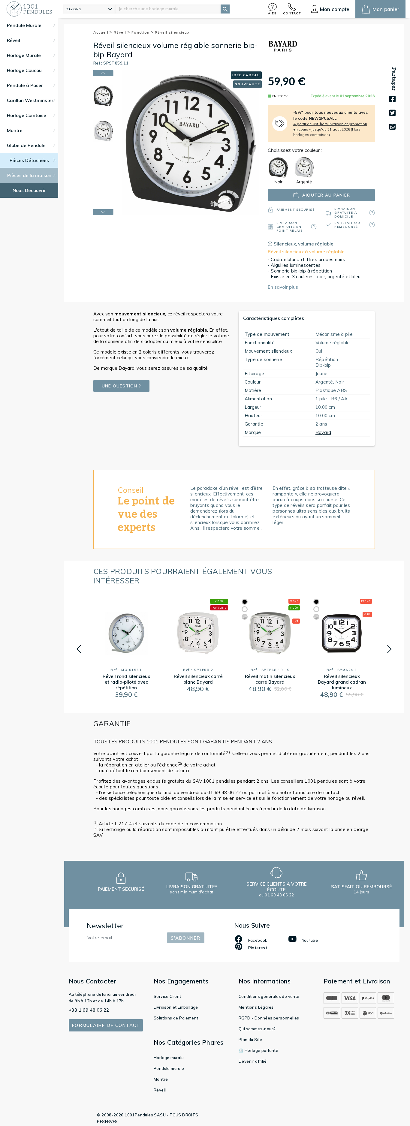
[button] (272, 9)
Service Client (167, 996)
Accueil (101, 32)
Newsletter (105, 925)
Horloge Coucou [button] (24, 70)
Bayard (323, 432)
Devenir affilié (253, 1061)
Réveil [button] (13, 40)
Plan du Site (250, 1039)
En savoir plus (283, 287)
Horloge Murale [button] (24, 55)
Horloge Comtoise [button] (26, 115)
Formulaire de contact (106, 1025)
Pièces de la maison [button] (29, 175)
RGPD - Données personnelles (269, 1018)
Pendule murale (169, 1068)
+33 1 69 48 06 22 (89, 1010)
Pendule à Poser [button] (25, 85)
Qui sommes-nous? (257, 1028)
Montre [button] (15, 130)
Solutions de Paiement (176, 1018)
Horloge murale (169, 1057)
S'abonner (185, 938)
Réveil (121, 32)
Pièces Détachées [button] (29, 160)
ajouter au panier (326, 194)
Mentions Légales (256, 1007)
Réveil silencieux (172, 32)
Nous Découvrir (29, 190)
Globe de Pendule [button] (26, 145)
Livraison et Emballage (176, 1007)
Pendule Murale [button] (24, 25)
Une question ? (121, 385)
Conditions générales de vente (269, 996)
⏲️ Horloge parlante (258, 1050)
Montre (161, 1079)
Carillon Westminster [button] (30, 100)
